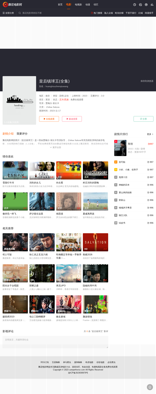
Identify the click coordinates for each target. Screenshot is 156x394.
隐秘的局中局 (90, 285)
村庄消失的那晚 (91, 182)
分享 (143, 119)
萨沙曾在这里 (36, 213)
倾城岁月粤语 (125, 207)
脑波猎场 (87, 316)
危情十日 (123, 177)
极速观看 (71, 119)
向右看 (59, 182)
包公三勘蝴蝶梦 (37, 316)
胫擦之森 (34, 285)
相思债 (59, 213)
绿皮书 (122, 223)
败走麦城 (60, 316)
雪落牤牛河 (8, 182)
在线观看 (49, 119)
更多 (150, 134)
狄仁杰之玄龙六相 (38, 254)
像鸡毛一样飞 (9, 213)
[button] (10, 133)
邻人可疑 (7, 254)
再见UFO (61, 285)
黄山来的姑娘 (125, 192)
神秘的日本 (124, 185)
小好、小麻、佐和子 (128, 169)
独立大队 (123, 215)
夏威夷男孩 (88, 213)
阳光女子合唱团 (11, 285)
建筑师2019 (8, 316)
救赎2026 (87, 254)
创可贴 (122, 162)
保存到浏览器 (147, 81)
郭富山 (122, 200)
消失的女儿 (35, 182)
